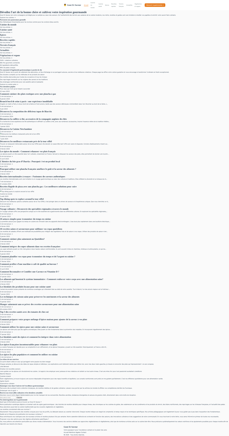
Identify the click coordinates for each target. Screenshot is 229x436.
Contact (83, 432)
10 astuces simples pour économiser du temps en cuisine (25, 219)
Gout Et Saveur (72, 5)
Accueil (86, 5)
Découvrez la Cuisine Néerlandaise (16, 129)
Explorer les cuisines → (8, 17)
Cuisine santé (100, 5)
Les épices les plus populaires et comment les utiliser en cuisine (29, 354)
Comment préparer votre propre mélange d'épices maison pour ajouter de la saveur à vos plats (43, 319)
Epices (107, 5)
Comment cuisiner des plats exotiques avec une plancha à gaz (28, 94)
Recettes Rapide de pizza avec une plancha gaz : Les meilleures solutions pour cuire (38, 186)
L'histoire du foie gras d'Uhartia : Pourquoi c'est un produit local (30, 161)
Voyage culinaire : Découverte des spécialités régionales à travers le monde (34, 209)
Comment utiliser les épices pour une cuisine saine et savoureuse (29, 327)
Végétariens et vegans (138, 5)
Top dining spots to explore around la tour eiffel (22, 199)
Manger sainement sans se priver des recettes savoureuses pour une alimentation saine (39, 304)
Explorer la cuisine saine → (9, 84)
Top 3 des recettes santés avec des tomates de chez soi (24, 312)
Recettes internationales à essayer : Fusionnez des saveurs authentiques (32, 176)
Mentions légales (74, 432)
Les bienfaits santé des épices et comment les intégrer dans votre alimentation (35, 337)
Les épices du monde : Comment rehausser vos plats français (28, 151)
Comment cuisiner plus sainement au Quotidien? (22, 239)
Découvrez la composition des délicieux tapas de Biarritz (26, 111)
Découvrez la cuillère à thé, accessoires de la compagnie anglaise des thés (33, 119)
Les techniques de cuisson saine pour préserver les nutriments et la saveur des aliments (39, 297)
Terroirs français (121, 5)
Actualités (129, 5)
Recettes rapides (114, 5)
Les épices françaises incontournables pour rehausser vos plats (28, 344)
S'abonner (19, 397)
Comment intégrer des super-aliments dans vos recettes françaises (30, 246)
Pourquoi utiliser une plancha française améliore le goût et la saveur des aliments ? (38, 169)
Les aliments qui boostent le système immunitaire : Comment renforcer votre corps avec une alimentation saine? (51, 279)
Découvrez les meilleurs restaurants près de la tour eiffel (26, 141)
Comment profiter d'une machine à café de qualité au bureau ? (29, 264)
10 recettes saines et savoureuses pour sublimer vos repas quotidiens (31, 229)
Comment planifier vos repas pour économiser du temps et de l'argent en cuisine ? (37, 256)
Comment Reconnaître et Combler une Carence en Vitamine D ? (29, 272)
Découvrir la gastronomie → (155, 5)
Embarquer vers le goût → (9, 390)
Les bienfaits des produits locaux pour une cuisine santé (25, 287)
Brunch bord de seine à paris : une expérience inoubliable (26, 101)
